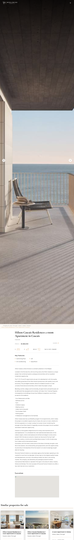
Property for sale (7, 325)
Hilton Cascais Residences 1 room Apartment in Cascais (36, 532)
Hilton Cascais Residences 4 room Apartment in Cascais (12, 532)
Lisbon (20, 325)
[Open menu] (70, 3)
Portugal (15, 325)
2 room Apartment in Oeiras (61, 532)
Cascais (28, 325)
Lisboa (24, 325)
